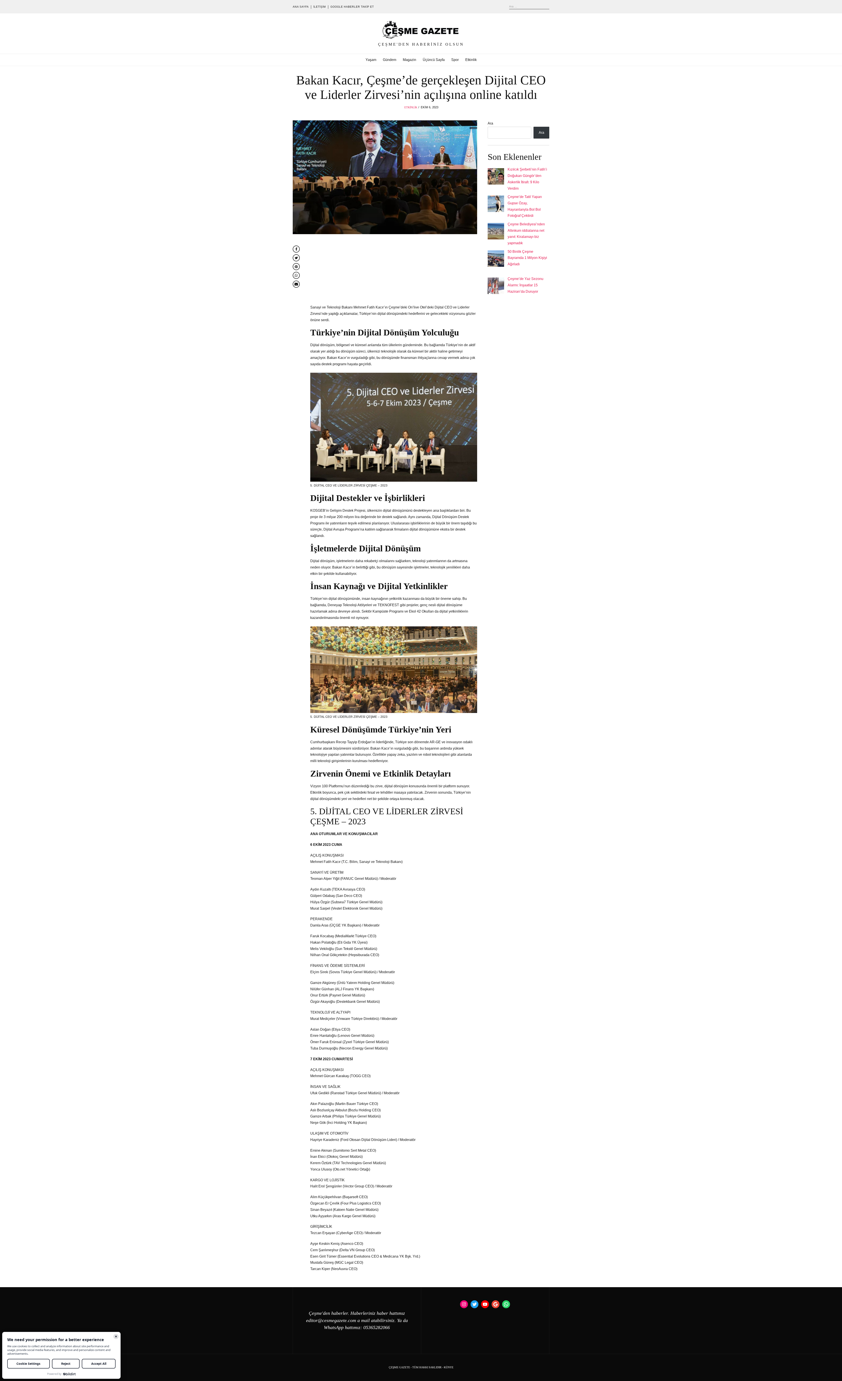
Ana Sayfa (301, 6)
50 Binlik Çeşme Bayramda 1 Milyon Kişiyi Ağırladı (527, 258)
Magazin (409, 60)
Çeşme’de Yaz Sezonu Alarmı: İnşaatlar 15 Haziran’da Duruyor (525, 285)
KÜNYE (448, 1367)
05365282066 (376, 1327)
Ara (490, 123)
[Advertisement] (393, 272)
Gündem (389, 60)
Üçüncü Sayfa (434, 60)
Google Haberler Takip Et (352, 6)
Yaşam (371, 60)
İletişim (319, 6)
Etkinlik (471, 60)
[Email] (296, 284)
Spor (455, 60)
